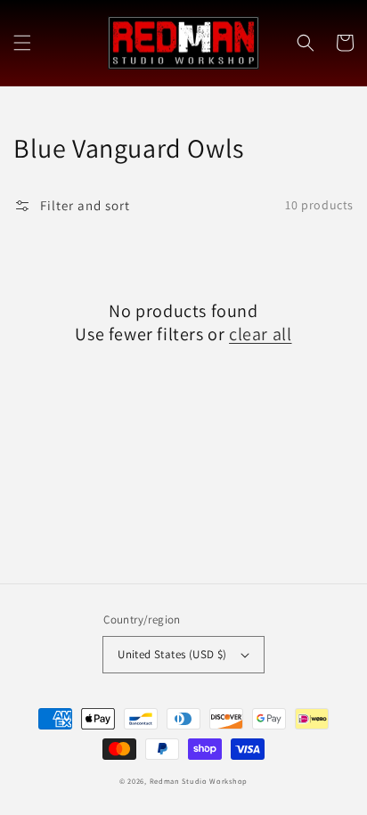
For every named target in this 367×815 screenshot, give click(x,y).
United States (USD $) (172, 654)
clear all (260, 334)
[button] (22, 42)
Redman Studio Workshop (199, 781)
